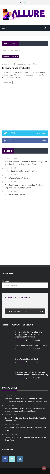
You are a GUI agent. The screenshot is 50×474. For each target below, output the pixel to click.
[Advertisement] (25, 107)
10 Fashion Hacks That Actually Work (31, 345)
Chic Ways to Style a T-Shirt (26, 359)
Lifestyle (6, 57)
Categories (6, 281)
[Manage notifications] (44, 468)
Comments (28, 325)
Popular (16, 325)
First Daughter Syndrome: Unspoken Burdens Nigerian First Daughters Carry (31, 373)
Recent (5, 325)
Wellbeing (15, 57)
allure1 (7, 64)
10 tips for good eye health (16, 67)
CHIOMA (20, 340)
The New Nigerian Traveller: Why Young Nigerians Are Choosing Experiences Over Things (24, 33)
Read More (7, 83)
